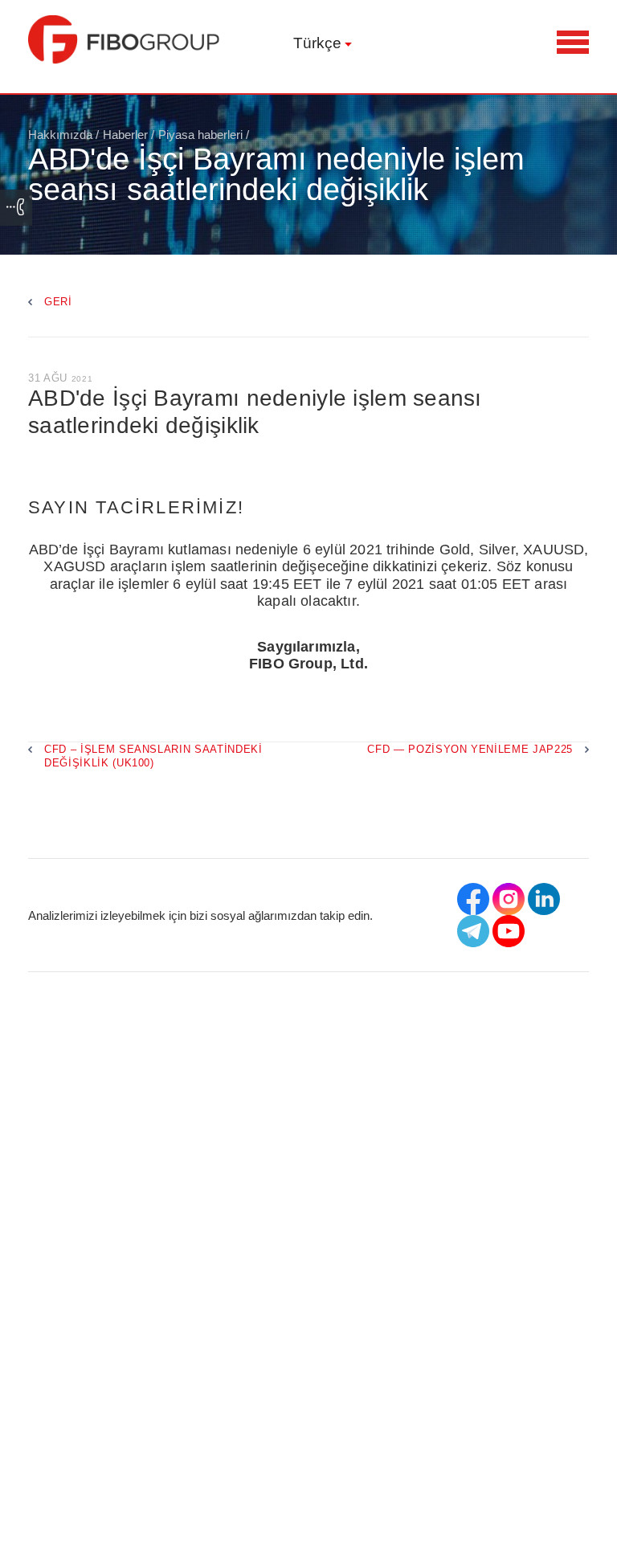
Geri (58, 302)
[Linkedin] (544, 899)
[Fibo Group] (124, 39)
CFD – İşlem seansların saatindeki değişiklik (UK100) (153, 756)
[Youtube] (508, 931)
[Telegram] (473, 931)
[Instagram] (508, 899)
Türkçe (317, 43)
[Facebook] (473, 899)
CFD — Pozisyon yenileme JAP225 (470, 749)
